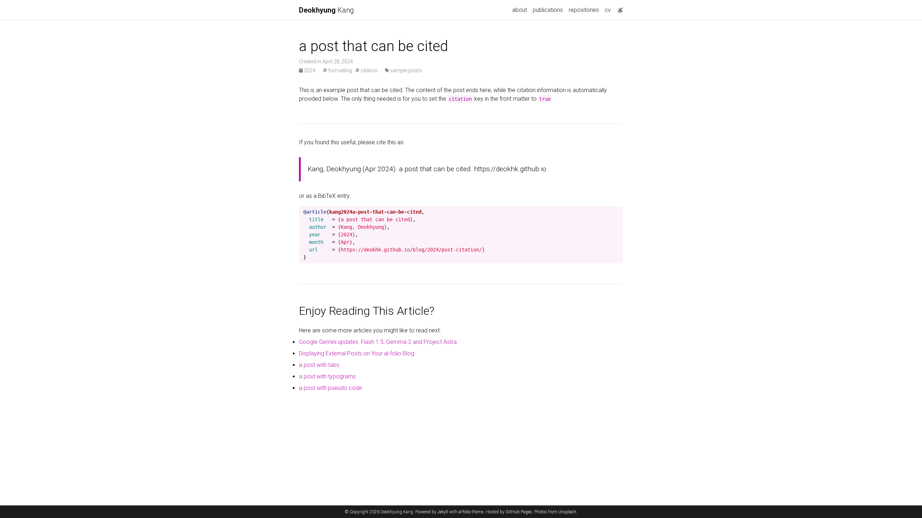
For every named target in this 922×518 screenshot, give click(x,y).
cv (608, 9)
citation (368, 70)
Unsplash (567, 511)
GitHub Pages (519, 511)
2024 (310, 70)
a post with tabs (319, 365)
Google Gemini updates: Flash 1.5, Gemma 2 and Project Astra (378, 341)
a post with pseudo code (330, 388)
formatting (339, 70)
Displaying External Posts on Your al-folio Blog (356, 353)
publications (548, 9)
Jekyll (443, 511)
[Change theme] (618, 8)
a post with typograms (327, 376)
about (519, 9)
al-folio (464, 511)
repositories (584, 9)
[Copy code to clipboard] (617, 212)
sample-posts (405, 70)
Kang (326, 10)
